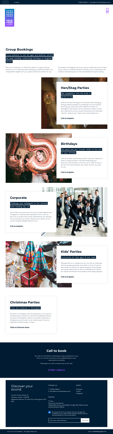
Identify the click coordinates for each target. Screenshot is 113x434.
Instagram (79, 393)
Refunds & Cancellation (56, 403)
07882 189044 (83, 2)
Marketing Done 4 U (99, 431)
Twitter (78, 391)
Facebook (79, 389)
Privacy (50, 401)
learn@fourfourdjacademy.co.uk (100, 2)
